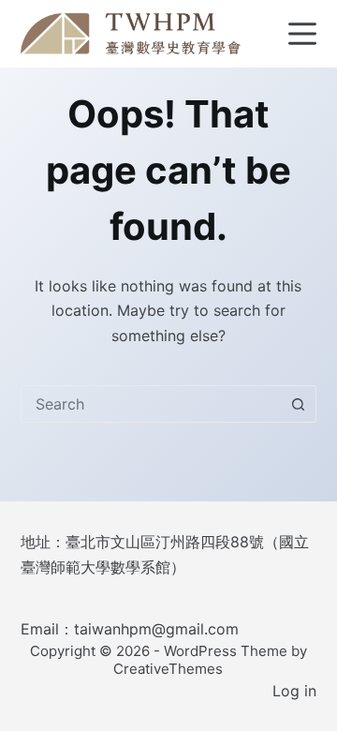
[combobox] (151, 404)
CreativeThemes (168, 669)
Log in (294, 690)
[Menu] (302, 34)
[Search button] (297, 404)
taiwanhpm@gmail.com (156, 628)
